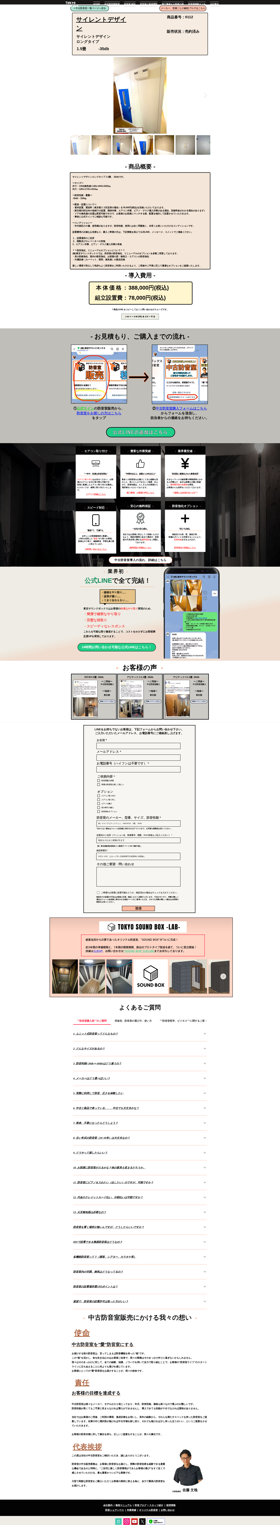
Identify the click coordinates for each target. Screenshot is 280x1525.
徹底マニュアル (124, 1505)
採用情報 (171, 1505)
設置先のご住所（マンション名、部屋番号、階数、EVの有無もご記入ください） (134, 835)
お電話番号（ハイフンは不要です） (122, 763)
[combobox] (138, 840)
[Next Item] (205, 95)
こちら (148, 547)
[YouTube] (134, 1521)
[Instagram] (126, 1521)
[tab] (92, 1021)
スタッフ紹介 (156, 1505)
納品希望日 (102, 850)
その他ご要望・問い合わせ (115, 864)
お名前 (101, 740)
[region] (96, 472)
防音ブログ (140, 1505)
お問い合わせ (168, 1510)
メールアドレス (108, 751)
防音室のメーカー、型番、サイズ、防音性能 (128, 817)
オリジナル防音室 (148, 1510)
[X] (142, 1521)
